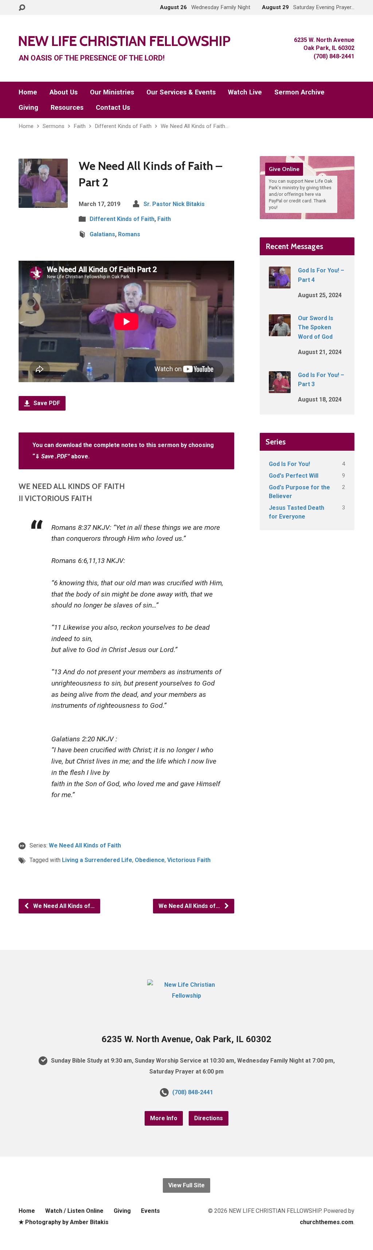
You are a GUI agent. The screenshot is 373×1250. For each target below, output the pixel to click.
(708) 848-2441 (192, 1092)
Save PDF (46, 403)
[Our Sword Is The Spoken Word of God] (280, 331)
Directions (208, 1118)
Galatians (102, 234)
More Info (163, 1118)
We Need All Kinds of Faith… (194, 126)
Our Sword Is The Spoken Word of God (315, 327)
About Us (64, 92)
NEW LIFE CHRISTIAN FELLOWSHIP (124, 41)
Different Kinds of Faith (123, 126)
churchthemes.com (326, 1222)
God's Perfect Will (293, 475)
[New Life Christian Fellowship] (186, 995)
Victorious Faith (189, 860)
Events (150, 1210)
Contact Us (113, 107)
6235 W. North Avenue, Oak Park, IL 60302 (186, 1039)
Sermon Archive (299, 92)
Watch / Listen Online (74, 1210)
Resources (67, 107)
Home (28, 92)
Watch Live (245, 92)
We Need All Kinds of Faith (85, 845)
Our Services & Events (181, 92)
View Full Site (186, 1185)
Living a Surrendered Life (97, 860)
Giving (28, 107)
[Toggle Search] (22, 8)
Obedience (150, 860)
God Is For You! (289, 464)
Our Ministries (112, 92)
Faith (80, 126)
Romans (129, 234)
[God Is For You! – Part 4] (280, 283)
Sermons (53, 126)
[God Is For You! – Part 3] (280, 388)
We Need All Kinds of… (63, 905)
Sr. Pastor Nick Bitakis (174, 204)
